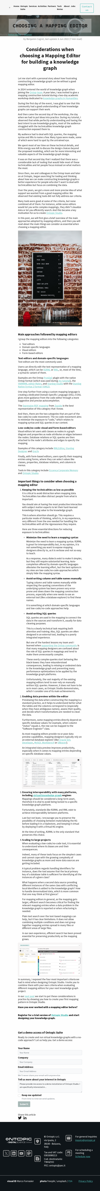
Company (23, 1057)
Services (33, 6)
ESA (70, 1181)
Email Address (25, 1067)
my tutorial (64, 380)
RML (56, 369)
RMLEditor (59, 448)
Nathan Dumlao (14, 34)
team (39, 92)
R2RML (47, 369)
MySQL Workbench (44, 742)
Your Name (24, 1048)
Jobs (73, 6)
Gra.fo (35, 451)
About (67, 6)
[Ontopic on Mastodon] (29, 1153)
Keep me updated (31, 1095)
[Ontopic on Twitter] (7, 1153)
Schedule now (82, 1156)
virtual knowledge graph (47, 795)
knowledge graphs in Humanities (60, 98)
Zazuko (58, 405)
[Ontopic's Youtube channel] (22, 1153)
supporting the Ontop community (59, 645)
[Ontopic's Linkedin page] (14, 1153)
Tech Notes (60, 7)
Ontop (33, 92)
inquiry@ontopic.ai (85, 1140)
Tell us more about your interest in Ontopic (42, 1079)
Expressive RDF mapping (35, 405)
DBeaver (62, 742)
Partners (52, 6)
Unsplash (28, 34)
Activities (42, 6)
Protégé (48, 377)
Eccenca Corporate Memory (63, 470)
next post (30, 996)
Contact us (87, 8)
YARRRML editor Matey (30, 383)
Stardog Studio (55, 383)
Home (16, 6)
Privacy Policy (86, 1181)
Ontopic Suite (24, 7)
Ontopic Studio (54, 212)
